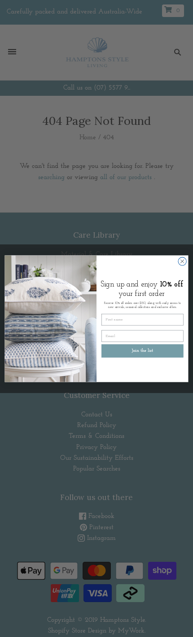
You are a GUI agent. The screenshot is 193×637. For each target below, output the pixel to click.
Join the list (143, 351)
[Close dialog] (182, 261)
